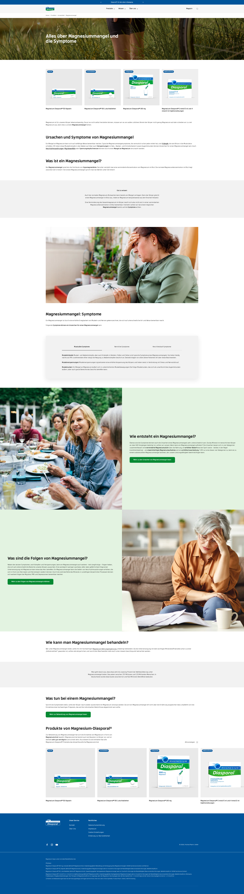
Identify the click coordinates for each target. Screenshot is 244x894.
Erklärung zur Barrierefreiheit (99, 836)
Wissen (121, 9)
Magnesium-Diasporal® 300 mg (134, 109)
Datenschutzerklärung (96, 825)
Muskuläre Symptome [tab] (82, 347)
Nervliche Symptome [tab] (122, 347)
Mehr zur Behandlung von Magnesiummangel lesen (68, 714)
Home (47, 15)
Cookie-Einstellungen (96, 832)
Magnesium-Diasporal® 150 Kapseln (58, 109)
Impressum (92, 829)
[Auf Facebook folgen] (47, 844)
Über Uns (72, 829)
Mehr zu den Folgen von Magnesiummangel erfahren (30, 581)
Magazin (189, 9)
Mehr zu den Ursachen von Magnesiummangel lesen (152, 460)
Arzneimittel (61, 15)
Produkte (109, 9)
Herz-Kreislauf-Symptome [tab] (162, 347)
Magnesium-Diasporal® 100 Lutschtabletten (100, 109)
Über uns (132, 9)
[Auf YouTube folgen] (56, 844)
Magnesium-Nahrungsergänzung (105, 649)
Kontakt (72, 825)
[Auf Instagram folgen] (52, 844)
